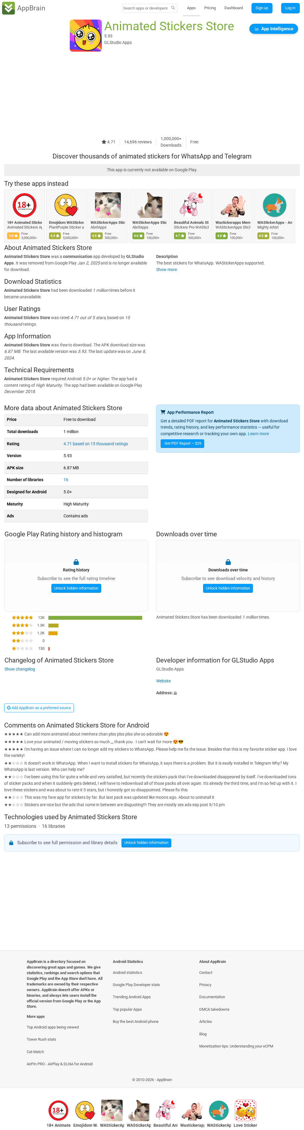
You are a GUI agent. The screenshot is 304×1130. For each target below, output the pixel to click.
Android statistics (127, 972)
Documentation (212, 997)
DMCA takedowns (214, 1009)
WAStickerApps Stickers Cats (108, 222)
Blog (203, 1034)
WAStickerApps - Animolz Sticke (274, 222)
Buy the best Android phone (136, 1021)
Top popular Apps (127, 1009)
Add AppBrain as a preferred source (41, 708)
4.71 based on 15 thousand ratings (96, 443)
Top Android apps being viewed (53, 1027)
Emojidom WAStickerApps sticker (66, 222)
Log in (290, 8)
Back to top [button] (290, 1081)
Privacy (205, 984)
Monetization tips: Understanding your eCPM (236, 1046)
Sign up (262, 8)
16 (66, 479)
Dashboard (233, 8)
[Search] (173, 8)
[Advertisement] (152, 94)
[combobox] (145, 8)
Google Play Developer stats (136, 984)
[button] (228, 693)
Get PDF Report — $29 (182, 443)
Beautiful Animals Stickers (191, 222)
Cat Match (35, 1052)
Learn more (258, 433)
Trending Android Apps (132, 997)
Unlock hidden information (76, 588)
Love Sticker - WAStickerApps (246, 1125)
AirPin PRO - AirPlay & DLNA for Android (60, 1064)
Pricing (210, 8)
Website (163, 681)
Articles (205, 1021)
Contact (205, 972)
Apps (191, 8)
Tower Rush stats (41, 1039)
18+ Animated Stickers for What (24, 222)
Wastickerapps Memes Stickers (233, 222)
